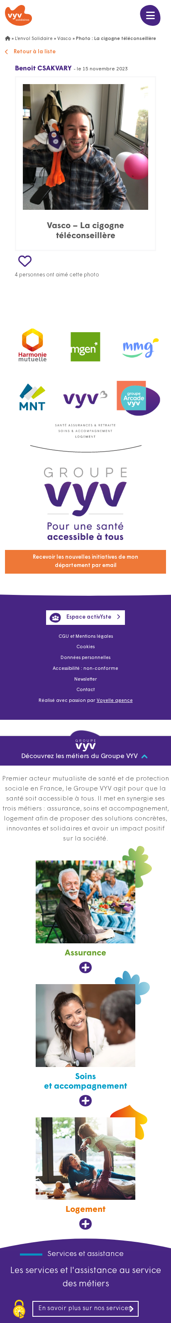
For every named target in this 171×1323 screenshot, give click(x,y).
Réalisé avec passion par (86, 701)
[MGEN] (85, 343)
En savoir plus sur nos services (84, 1309)
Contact (85, 690)
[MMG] (138, 343)
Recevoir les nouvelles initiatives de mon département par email (85, 561)
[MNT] (33, 394)
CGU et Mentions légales (86, 636)
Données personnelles (85, 658)
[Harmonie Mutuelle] (33, 343)
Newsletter (85, 679)
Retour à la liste (35, 52)
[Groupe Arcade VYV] (138, 394)
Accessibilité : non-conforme (85, 668)
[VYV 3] (85, 394)
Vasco (64, 39)
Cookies (85, 647)
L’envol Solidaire (34, 39)
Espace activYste (88, 617)
